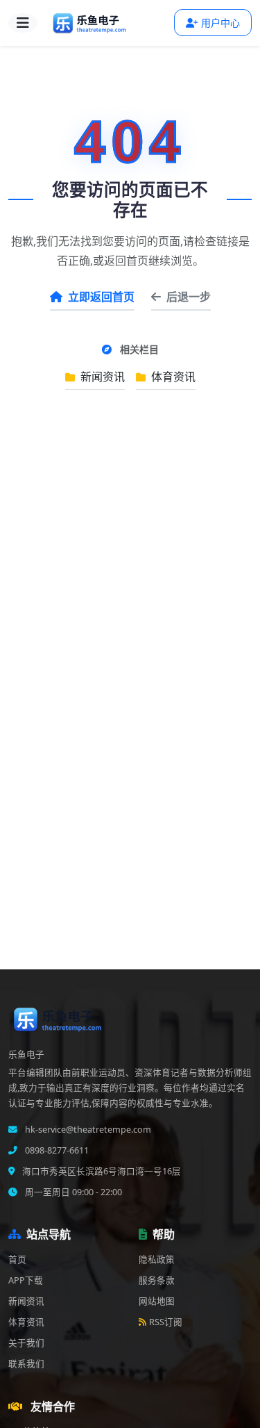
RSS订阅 (165, 1322)
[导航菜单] (22, 23)
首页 (17, 1259)
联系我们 (26, 1364)
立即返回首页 (101, 296)
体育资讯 (172, 376)
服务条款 (157, 1280)
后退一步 (188, 296)
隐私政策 (157, 1259)
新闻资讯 (101, 376)
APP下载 (25, 1280)
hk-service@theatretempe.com (87, 1129)
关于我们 (26, 1343)
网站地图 (157, 1301)
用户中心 (220, 22)
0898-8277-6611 (56, 1150)
